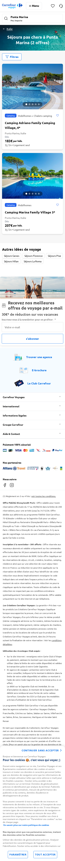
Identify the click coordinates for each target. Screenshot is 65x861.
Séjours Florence (33, 255)
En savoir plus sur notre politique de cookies (26, 825)
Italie (10, 28)
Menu (35, 5)
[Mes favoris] (53, 6)
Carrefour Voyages (14, 397)
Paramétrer (17, 854)
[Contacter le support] (61, 6)
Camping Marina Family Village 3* (30, 212)
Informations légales (15, 415)
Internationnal (11, 406)
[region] (32, 803)
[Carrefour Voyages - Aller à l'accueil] (12, 6)
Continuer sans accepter (40, 750)
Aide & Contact (11, 433)
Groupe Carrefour (13, 424)
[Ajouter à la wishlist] (57, 115)
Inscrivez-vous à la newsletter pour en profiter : (29, 319)
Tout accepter (45, 854)
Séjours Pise (54, 255)
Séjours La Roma (32, 261)
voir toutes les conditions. (43, 496)
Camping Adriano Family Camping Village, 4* (30, 125)
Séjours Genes (11, 255)
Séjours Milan (11, 261)
